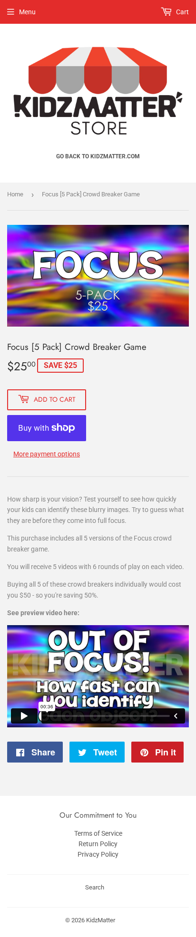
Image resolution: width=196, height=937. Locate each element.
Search (94, 887)
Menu (27, 12)
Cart (182, 12)
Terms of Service (98, 833)
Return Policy (98, 844)
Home (15, 194)
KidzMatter (100, 920)
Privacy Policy (98, 854)
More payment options (46, 454)
